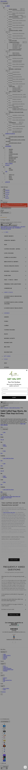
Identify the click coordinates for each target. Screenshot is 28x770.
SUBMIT (14, 397)
